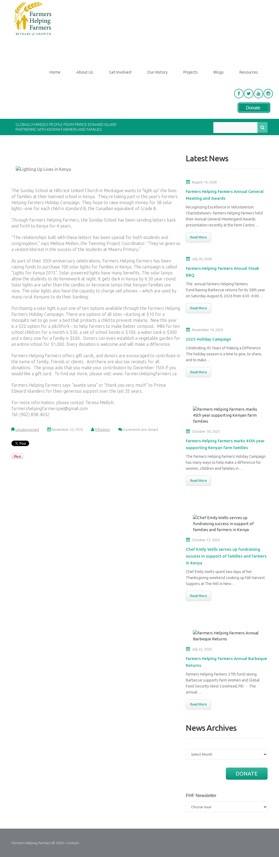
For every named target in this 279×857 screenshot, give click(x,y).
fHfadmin (102, 429)
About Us (84, 72)
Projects (190, 72)
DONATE (247, 773)
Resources (248, 72)
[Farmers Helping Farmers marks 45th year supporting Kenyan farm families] (228, 415)
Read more (198, 237)
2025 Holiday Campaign (208, 339)
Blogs (219, 72)
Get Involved (120, 72)
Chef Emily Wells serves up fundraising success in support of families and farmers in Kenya (226, 556)
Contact (72, 843)
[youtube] (258, 93)
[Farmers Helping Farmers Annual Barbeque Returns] (228, 635)
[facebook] (239, 93)
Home (55, 72)
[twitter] (248, 93)
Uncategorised (27, 429)
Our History (157, 72)
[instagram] (268, 93)
